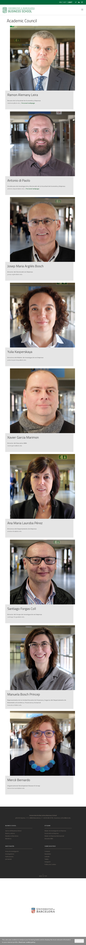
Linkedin (47, 856)
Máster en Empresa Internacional (54, 836)
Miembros (8, 839)
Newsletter (48, 854)
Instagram (48, 862)
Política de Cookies (50, 864)
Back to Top (43, 875)
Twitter (47, 859)
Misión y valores (10, 833)
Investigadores (9, 854)
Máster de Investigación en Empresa (55, 831)
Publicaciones (9, 856)
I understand (79, 941)
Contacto (47, 851)
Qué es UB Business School (13, 831)
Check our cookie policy (26, 942)
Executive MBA (49, 839)
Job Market (8, 859)
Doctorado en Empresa (52, 833)
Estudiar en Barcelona (11, 836)
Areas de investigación (12, 851)
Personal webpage (28, 103)
